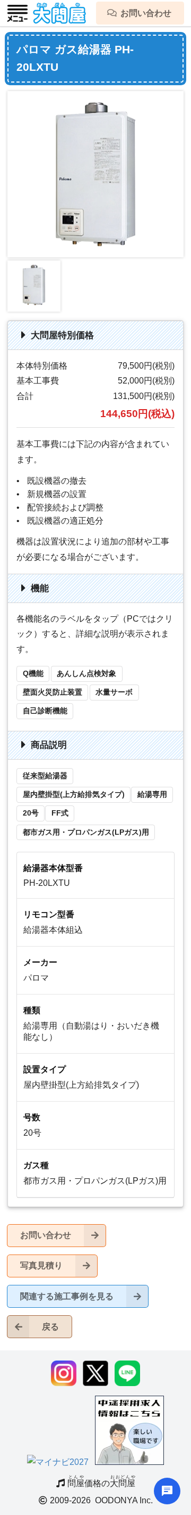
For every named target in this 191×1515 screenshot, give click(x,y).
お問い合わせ (45, 1235)
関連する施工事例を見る (67, 1296)
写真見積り (41, 1265)
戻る (50, 1326)
